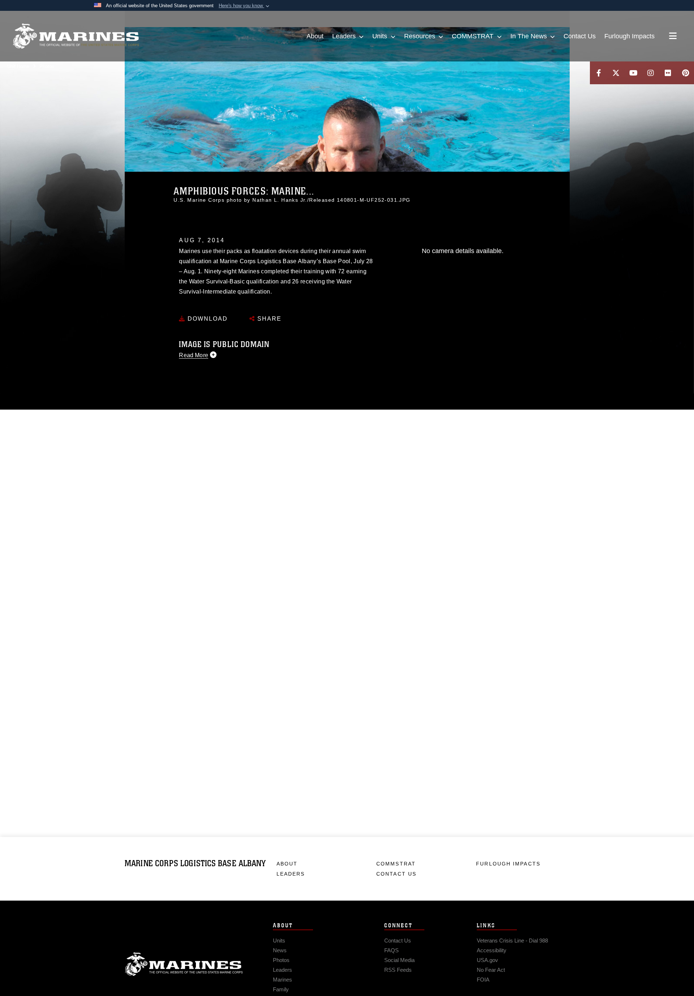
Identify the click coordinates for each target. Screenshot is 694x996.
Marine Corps (184, 964)
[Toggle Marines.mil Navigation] (672, 36)
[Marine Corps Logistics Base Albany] (76, 36)
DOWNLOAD (206, 319)
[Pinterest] (685, 72)
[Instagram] (650, 72)
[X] (616, 72)
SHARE (268, 319)
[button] (245, 5)
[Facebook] (598, 72)
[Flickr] (668, 72)
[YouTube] (633, 72)
